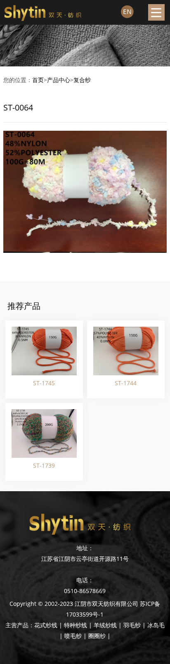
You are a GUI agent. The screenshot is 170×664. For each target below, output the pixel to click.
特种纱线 (75, 625)
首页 (38, 80)
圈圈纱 (97, 636)
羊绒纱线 (105, 625)
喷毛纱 (73, 636)
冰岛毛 (156, 625)
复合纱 (82, 80)
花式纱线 (45, 625)
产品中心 (58, 80)
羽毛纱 (132, 625)
